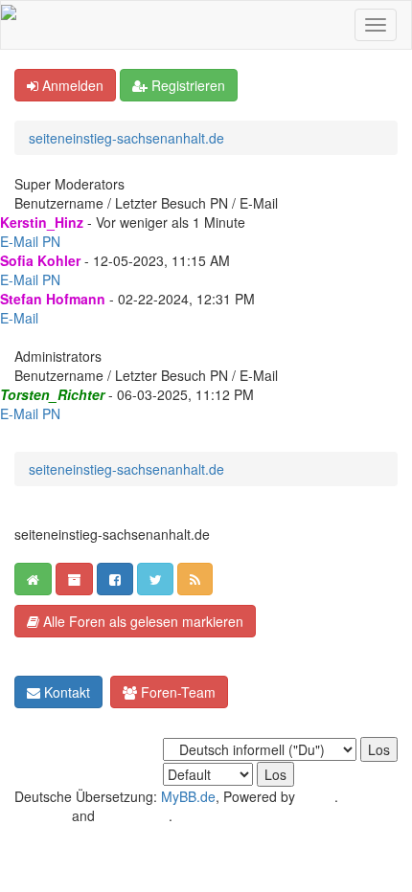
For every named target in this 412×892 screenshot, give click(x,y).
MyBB (316, 796)
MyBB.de (188, 796)
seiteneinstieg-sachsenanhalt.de (126, 137)
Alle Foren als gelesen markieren (141, 621)
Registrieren (186, 85)
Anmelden (70, 85)
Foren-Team (176, 692)
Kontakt (65, 692)
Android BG (134, 815)
